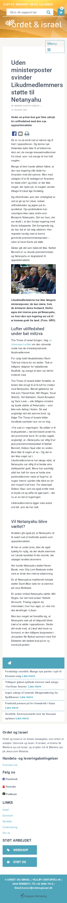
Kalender (46, 4)
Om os (34, 4)
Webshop (22, 4)
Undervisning (10, 827)
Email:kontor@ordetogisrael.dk (33, 887)
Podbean (11, 794)
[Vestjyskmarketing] (33, 895)
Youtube (9, 786)
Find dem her (10, 765)
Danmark (8, 815)
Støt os (8, 4)
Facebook (10, 779)
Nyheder (7, 821)
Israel (6, 809)
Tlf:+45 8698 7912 (42, 883)
